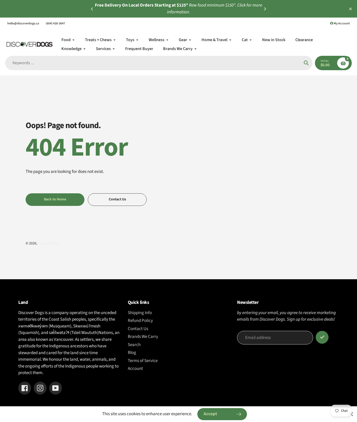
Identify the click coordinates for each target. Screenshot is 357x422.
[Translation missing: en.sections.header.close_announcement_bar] (350, 9)
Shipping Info (140, 313)
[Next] (264, 9)
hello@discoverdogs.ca (23, 23)
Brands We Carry (143, 336)
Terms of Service (143, 361)
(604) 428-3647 (55, 23)
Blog (132, 352)
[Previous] (92, 9)
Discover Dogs (49, 243)
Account (135, 368)
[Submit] (322, 337)
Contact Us (138, 329)
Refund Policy (140, 320)
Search (134, 345)
